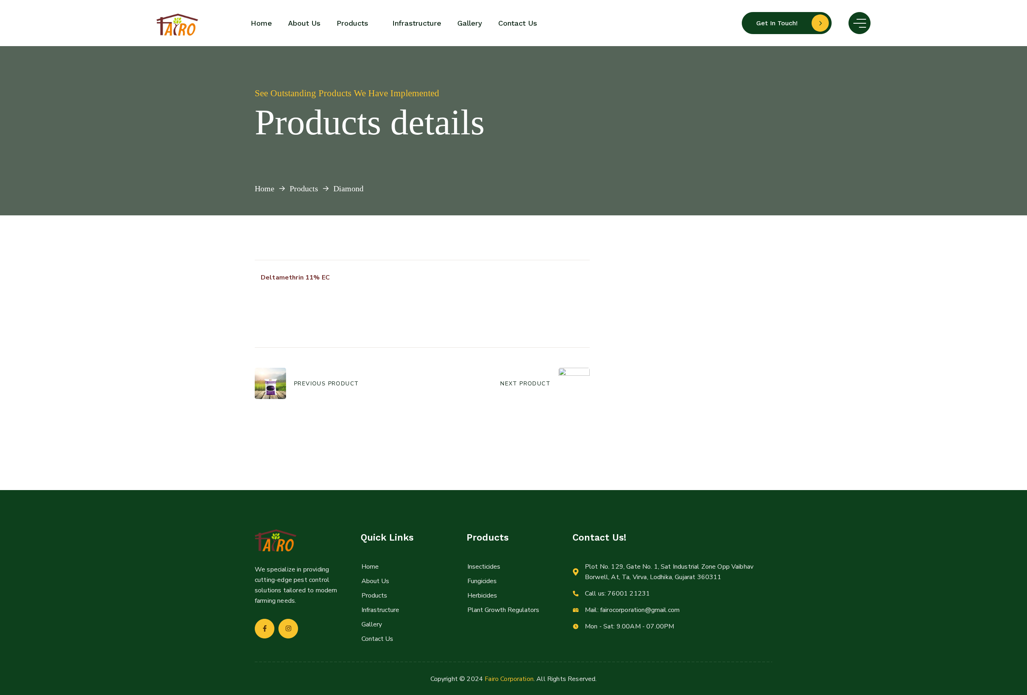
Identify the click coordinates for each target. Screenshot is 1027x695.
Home (264, 188)
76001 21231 (628, 593)
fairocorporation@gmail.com (640, 610)
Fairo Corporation (509, 679)
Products (304, 188)
